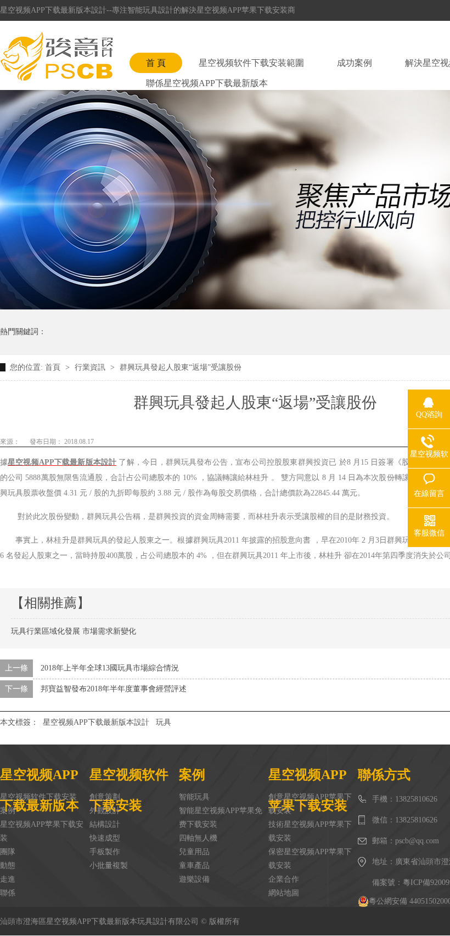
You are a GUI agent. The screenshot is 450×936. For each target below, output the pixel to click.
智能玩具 (194, 797)
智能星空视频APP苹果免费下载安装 (220, 817)
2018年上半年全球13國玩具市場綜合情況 (110, 668)
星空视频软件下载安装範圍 (251, 62)
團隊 (7, 852)
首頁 (54, 367)
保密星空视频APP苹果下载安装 (310, 859)
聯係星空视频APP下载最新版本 (207, 83)
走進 (7, 879)
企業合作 (283, 879)
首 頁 (156, 62)
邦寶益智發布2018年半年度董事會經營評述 (114, 689)
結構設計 (104, 824)
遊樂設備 (194, 879)
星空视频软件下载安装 (38, 797)
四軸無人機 (198, 838)
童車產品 (194, 865)
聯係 (7, 893)
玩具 (163, 722)
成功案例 (354, 62)
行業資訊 (91, 367)
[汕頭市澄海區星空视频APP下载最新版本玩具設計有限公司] (56, 56)
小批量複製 (108, 865)
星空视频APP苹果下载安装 (41, 831)
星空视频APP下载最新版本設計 (96, 722)
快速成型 (104, 838)
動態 (7, 865)
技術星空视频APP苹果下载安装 (310, 831)
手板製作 (104, 852)
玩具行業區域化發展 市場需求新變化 (73, 631)
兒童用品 (194, 852)
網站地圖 (283, 893)
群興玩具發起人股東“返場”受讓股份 (180, 367)
